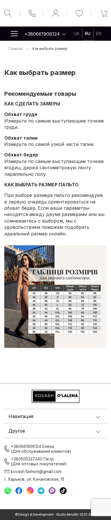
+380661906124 (42, 34)
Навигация (21, 416)
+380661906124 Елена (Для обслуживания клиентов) (41, 449)
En (98, 33)
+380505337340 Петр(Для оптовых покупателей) (39, 461)
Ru (88, 33)
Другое (17, 431)
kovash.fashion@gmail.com (36, 471)
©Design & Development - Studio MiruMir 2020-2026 (55, 515)
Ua (76, 33)
